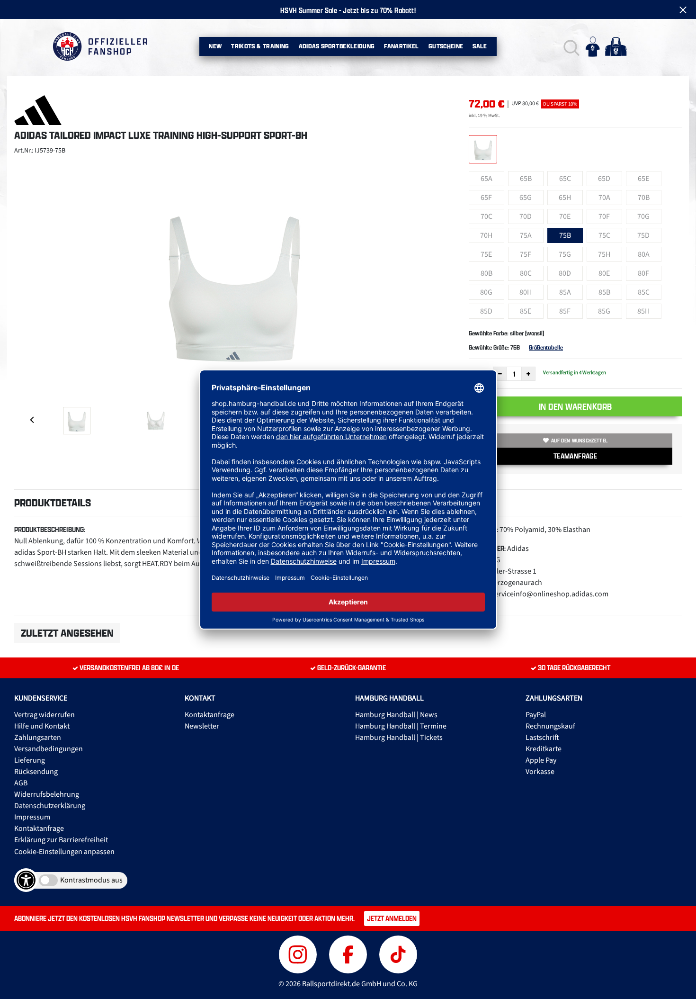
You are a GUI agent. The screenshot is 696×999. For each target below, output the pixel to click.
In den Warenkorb (575, 406)
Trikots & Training (260, 46)
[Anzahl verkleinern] (500, 374)
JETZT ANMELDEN (392, 918)
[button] (570, 46)
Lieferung (29, 760)
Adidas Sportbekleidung (337, 46)
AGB (20, 783)
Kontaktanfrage (39, 828)
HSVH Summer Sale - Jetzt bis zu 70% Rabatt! (348, 10)
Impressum (32, 817)
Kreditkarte (544, 749)
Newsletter (202, 726)
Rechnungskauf (550, 726)
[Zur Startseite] (99, 46)
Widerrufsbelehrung (46, 794)
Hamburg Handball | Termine (400, 726)
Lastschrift (542, 737)
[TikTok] (398, 953)
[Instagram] (299, 953)
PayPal (536, 715)
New (215, 46)
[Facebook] (349, 953)
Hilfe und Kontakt (42, 726)
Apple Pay (541, 760)
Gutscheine (446, 46)
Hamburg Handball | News (396, 715)
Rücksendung (36, 771)
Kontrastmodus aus (91, 880)
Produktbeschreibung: (49, 529)
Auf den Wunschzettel (579, 440)
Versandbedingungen (48, 749)
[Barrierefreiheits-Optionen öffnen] (26, 880)
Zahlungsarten (37, 737)
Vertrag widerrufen (44, 715)
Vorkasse (540, 771)
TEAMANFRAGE (575, 455)
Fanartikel (401, 46)
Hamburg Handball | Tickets (399, 737)
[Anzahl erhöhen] (528, 374)
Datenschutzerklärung (49, 805)
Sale (480, 46)
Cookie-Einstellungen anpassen (64, 851)
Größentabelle (546, 347)
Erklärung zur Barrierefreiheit (61, 840)
